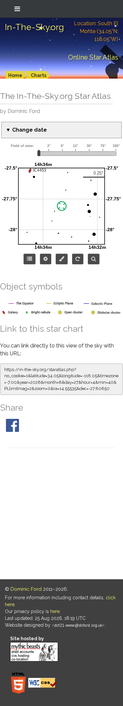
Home (15, 75)
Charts (38, 75)
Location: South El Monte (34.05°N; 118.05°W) (96, 31)
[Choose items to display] (29, 259)
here (55, 611)
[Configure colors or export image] (61, 259)
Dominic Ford (26, 589)
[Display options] (45, 259)
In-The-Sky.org (34, 27)
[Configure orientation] (78, 259)
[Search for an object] (94, 259)
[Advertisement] (61, 514)
